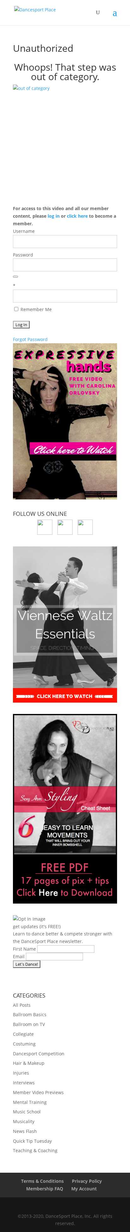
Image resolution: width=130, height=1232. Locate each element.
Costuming (24, 1044)
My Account (84, 1189)
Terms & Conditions (42, 1181)
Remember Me (35, 309)
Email (19, 956)
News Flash (25, 1131)
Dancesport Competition (38, 1054)
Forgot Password (30, 339)
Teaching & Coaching (35, 1150)
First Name (24, 949)
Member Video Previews (38, 1092)
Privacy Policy (87, 1181)
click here (77, 216)
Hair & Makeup (28, 1063)
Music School (27, 1112)
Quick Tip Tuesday (32, 1141)
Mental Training (30, 1102)
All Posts (22, 1005)
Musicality (23, 1121)
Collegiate (23, 1034)
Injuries (21, 1073)
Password (23, 255)
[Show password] (15, 277)
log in (54, 216)
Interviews (24, 1083)
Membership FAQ (44, 1189)
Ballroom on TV (29, 1024)
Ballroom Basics (29, 1014)
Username (24, 231)
